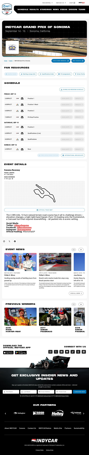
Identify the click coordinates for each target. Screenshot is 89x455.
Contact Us (32, 428)
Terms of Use (49, 450)
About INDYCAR (11, 428)
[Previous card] (73, 249)
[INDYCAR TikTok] (73, 352)
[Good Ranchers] (38, 413)
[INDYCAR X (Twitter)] (56, 352)
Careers (22, 428)
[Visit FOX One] (22, 98)
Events (11, 60)
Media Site (58, 428)
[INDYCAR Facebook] (61, 352)
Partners (68, 428)
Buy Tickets (77, 61)
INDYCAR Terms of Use (44, 396)
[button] (44, 69)
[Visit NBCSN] (17, 104)
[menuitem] (23, 9)
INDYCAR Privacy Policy (62, 396)
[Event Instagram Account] (4, 241)
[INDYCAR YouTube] (67, 352)
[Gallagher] (19, 413)
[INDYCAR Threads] (78, 352)
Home (5, 60)
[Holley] (57, 413)
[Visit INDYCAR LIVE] (17, 98)
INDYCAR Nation (45, 428)
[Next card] (81, 249)
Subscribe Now (79, 392)
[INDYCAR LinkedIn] (84, 352)
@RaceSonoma (21, 225)
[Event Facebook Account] (15, 241)
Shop (71, 3)
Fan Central (46, 3)
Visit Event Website (59, 61)
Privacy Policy (40, 450)
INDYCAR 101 (60, 3)
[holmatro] (76, 413)
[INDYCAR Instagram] (50, 352)
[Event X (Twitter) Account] (9, 241)
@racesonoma (24, 229)
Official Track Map (45, 210)
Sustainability (79, 428)
